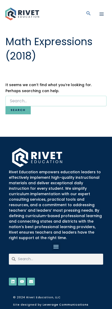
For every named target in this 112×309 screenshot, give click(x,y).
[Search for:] (56, 101)
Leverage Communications (66, 304)
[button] (56, 246)
